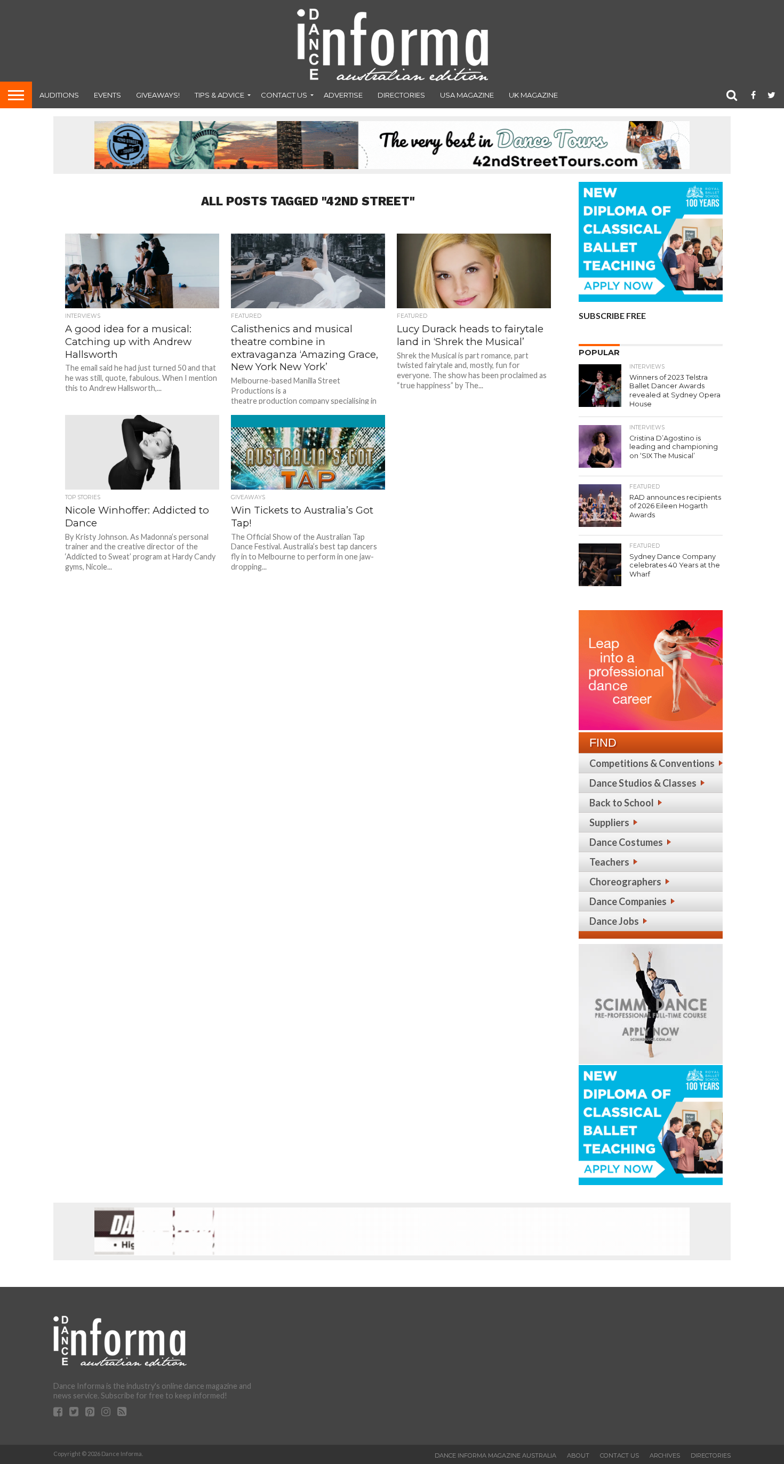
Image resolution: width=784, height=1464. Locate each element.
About (578, 1455)
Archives (665, 1455)
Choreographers (625, 881)
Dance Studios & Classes (643, 783)
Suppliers (609, 822)
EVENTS (107, 95)
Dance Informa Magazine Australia (495, 1455)
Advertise (343, 95)
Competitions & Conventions (652, 763)
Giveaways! (158, 95)
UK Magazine (533, 95)
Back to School (621, 803)
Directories (401, 95)
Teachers (609, 862)
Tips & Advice (219, 95)
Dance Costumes (626, 842)
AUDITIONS (59, 95)
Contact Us (284, 95)
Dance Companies (628, 901)
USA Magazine (467, 95)
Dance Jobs (614, 921)
